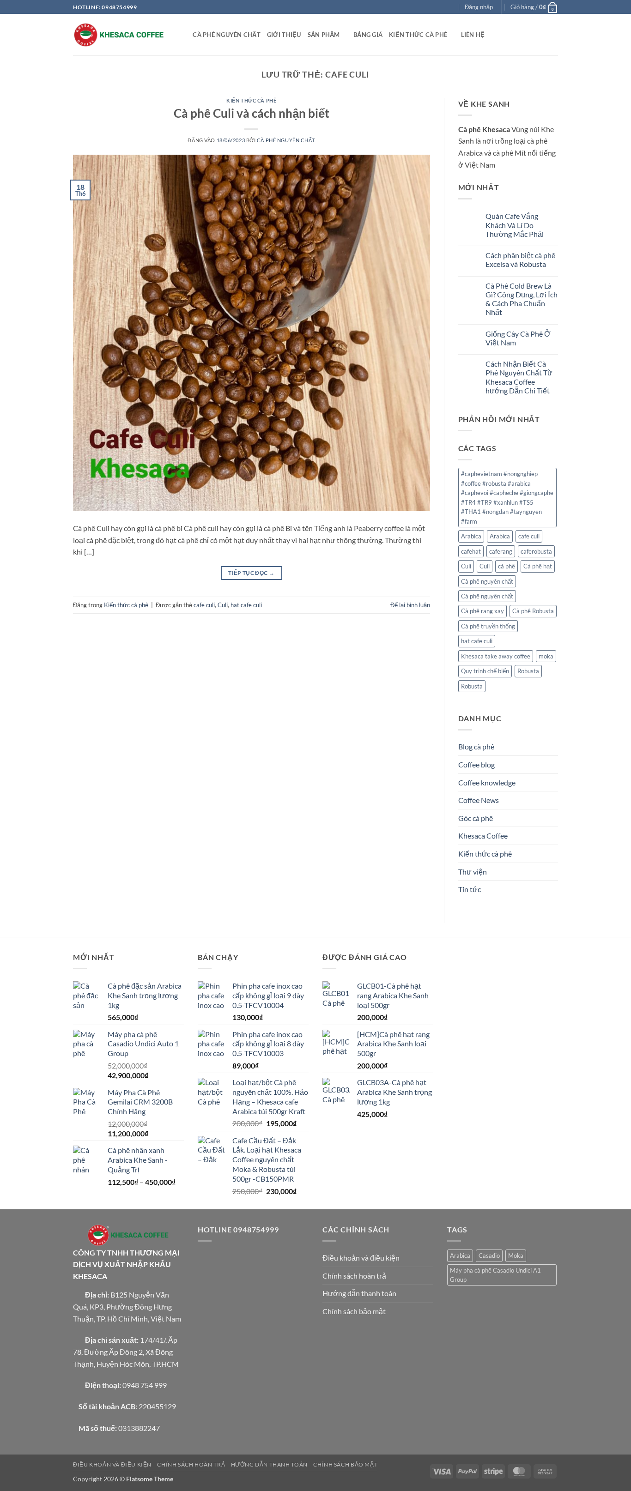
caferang (500, 551)
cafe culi (204, 605)
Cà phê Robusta (533, 611)
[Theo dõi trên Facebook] (424, 7)
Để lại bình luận (410, 605)
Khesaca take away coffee (495, 656)
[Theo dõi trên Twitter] (442, 7)
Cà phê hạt (537, 566)
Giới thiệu (284, 34)
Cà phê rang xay (482, 611)
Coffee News (478, 800)
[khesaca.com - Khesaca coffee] (119, 35)
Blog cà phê (476, 746)
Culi (223, 605)
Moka (515, 1255)
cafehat (471, 551)
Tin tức (469, 889)
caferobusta (536, 551)
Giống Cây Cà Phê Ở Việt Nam (518, 338)
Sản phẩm (324, 34)
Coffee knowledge (487, 782)
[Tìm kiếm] (182, 34)
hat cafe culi (246, 605)
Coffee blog (476, 764)
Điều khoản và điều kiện (361, 1257)
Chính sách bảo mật (354, 1311)
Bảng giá (367, 34)
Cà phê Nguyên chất (286, 140)
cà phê (506, 566)
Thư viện (472, 871)
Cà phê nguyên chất (227, 34)
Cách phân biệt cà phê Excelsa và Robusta (520, 259)
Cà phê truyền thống (488, 626)
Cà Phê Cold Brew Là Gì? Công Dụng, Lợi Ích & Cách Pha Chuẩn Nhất (521, 299)
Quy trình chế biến (485, 671)
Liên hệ (473, 34)
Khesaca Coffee (483, 835)
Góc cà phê (475, 818)
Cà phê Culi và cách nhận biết (251, 113)
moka (546, 656)
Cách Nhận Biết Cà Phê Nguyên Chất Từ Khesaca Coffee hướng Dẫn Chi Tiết (518, 377)
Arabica (471, 536)
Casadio (489, 1255)
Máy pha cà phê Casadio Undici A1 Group (495, 1275)
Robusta (528, 671)
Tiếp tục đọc (251, 572)
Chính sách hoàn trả (354, 1275)
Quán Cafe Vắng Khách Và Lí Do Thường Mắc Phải (514, 224)
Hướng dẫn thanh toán (359, 1293)
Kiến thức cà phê (418, 34)
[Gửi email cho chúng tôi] (451, 7)
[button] (479, 7)
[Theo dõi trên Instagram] (433, 7)
